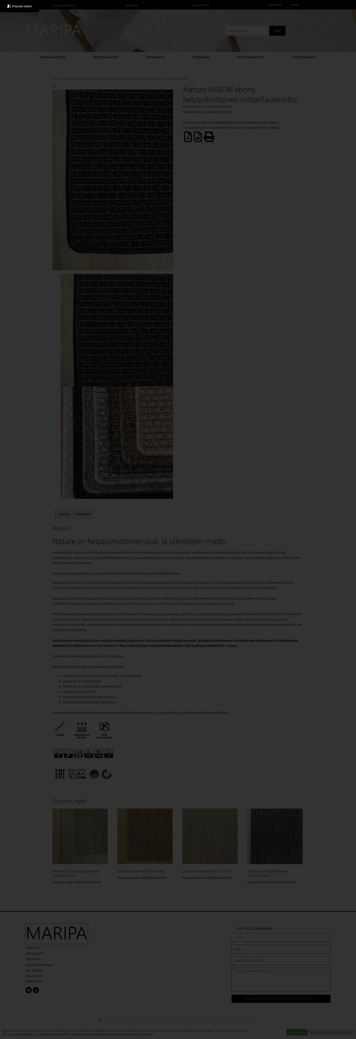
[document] (178, 519)
